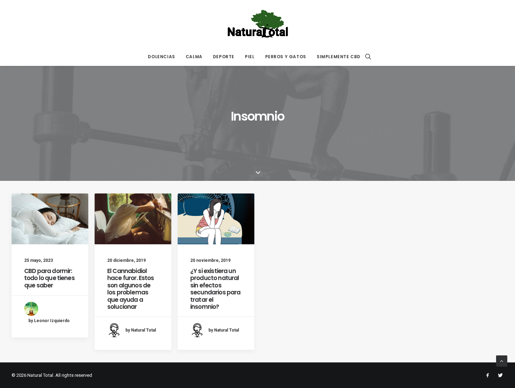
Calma (194, 57)
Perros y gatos (285, 57)
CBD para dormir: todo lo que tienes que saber (49, 278)
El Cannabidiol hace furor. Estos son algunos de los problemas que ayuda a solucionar (130, 289)
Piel (249, 57)
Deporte (223, 57)
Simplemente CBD (338, 57)
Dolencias (161, 57)
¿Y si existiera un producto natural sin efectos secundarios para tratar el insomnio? (215, 289)
